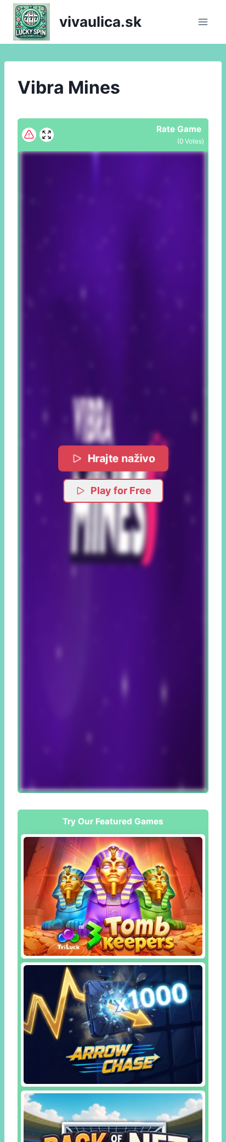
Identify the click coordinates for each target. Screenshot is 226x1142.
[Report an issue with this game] (29, 135)
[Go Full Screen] (46, 135)
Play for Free (121, 490)
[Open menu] (203, 21)
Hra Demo (113, 896)
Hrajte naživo (121, 458)
